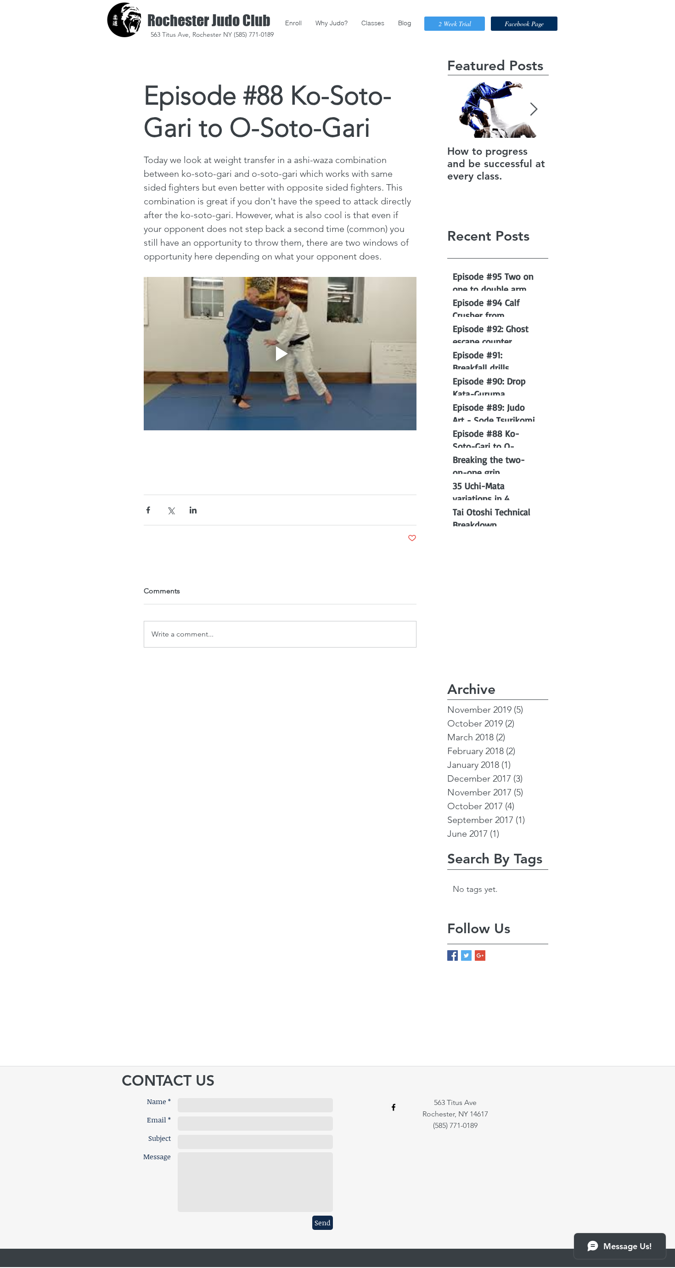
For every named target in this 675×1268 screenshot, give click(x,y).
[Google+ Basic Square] (480, 955)
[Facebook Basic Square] (452, 955)
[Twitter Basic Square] (466, 955)
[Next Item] (533, 109)
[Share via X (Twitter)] (170, 510)
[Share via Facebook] (148, 510)
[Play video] (280, 353)
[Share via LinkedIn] (193, 510)
